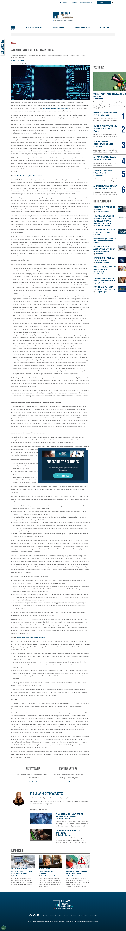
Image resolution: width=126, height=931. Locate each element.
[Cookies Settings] (3, 927)
